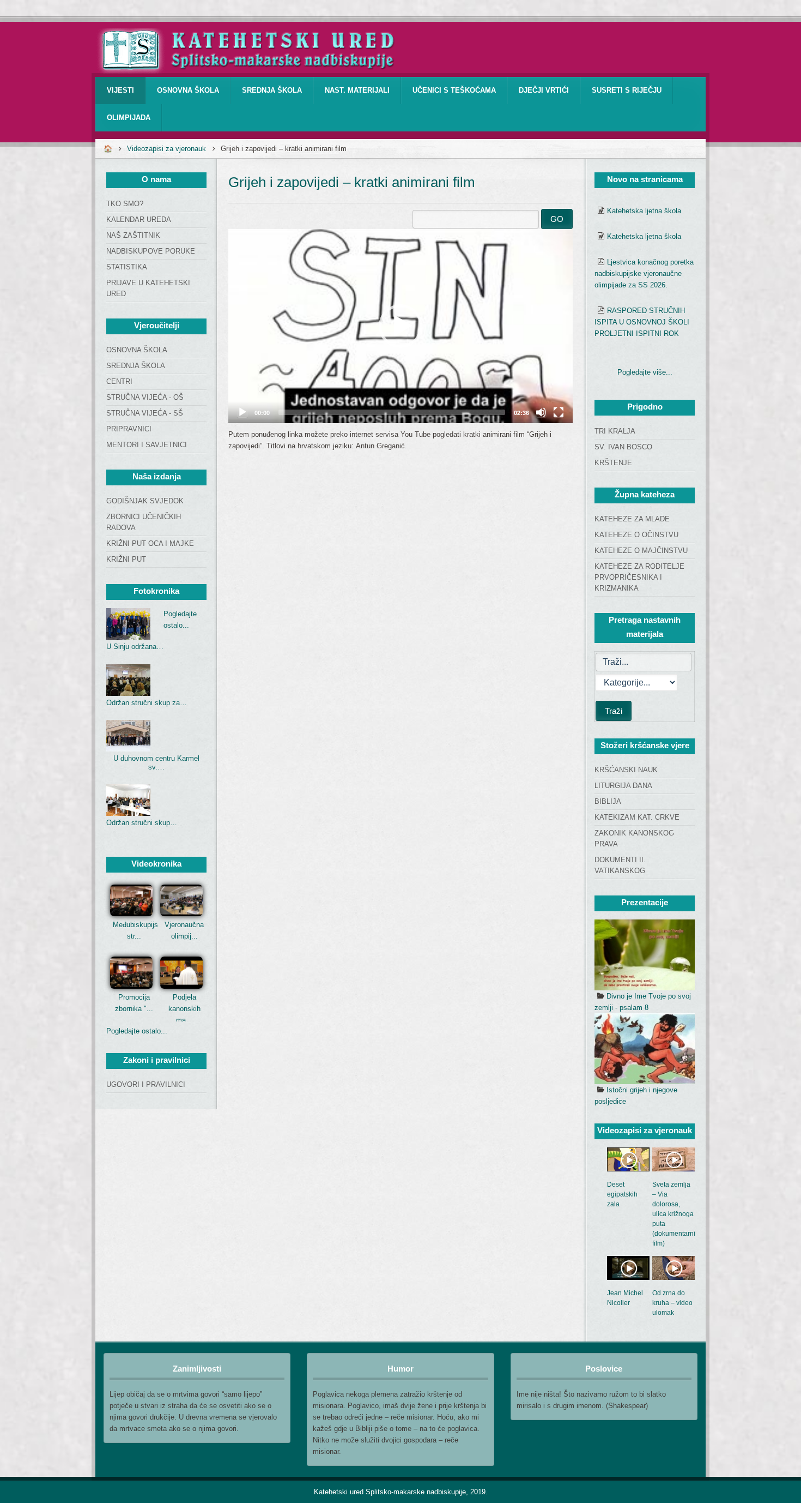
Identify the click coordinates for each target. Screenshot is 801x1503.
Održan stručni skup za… (146, 703)
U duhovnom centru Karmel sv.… (156, 762)
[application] (400, 326)
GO (556, 219)
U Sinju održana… (134, 646)
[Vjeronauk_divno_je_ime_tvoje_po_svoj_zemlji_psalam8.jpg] (644, 954)
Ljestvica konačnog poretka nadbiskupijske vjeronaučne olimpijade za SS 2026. (644, 273)
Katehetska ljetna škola (644, 211)
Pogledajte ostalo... (136, 1031)
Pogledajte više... (644, 372)
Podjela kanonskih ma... (184, 1008)
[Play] (242, 412)
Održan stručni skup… (141, 823)
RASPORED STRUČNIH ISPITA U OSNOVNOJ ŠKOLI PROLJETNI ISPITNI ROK (641, 322)
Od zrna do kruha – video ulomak (672, 1302)
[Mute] (541, 412)
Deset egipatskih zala (622, 1194)
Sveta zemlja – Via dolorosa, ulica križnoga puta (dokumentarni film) (673, 1214)
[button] (400, 326)
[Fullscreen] (558, 412)
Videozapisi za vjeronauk (166, 149)
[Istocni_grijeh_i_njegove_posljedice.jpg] (644, 1048)
